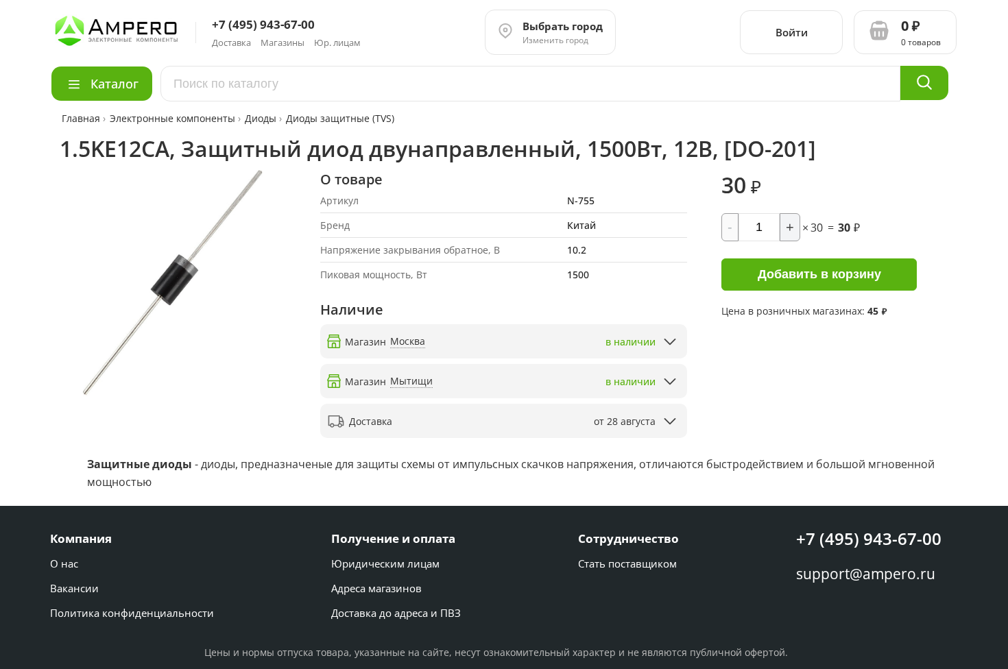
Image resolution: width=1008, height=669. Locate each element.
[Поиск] (924, 83)
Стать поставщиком (627, 563)
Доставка (231, 42)
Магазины (282, 42)
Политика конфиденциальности (132, 613)
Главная (82, 118)
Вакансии (74, 588)
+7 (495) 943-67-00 (868, 538)
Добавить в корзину (819, 274)
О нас (64, 563)
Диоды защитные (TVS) (340, 118)
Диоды (260, 118)
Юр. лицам (337, 42)
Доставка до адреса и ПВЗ (396, 613)
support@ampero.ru (865, 573)
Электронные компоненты (172, 118)
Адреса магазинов (376, 588)
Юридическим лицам (385, 563)
